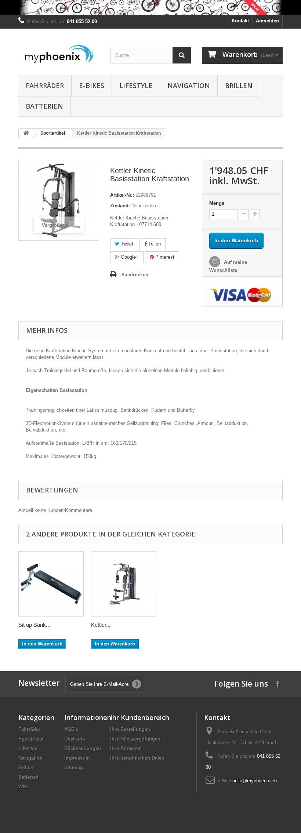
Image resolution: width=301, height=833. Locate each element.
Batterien (44, 106)
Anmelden (267, 20)
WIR (23, 786)
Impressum (77, 758)
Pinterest (164, 257)
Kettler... (100, 625)
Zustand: (120, 205)
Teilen (154, 244)
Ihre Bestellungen (130, 729)
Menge (216, 203)
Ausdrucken (134, 274)
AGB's (71, 729)
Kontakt (240, 20)
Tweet (126, 244)
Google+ (129, 257)
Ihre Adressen (126, 748)
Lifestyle (135, 85)
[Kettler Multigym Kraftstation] (123, 583)
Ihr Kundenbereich (139, 717)
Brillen (239, 85)
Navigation (188, 85)
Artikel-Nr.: (122, 195)
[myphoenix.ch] (58, 54)
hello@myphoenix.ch (254, 780)
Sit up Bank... (34, 625)
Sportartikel (31, 739)
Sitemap (73, 767)
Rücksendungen (82, 748)
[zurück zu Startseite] (26, 133)
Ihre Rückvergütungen (135, 739)
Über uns (74, 739)
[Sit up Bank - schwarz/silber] (51, 583)
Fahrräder (45, 85)
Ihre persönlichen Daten (137, 758)
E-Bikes (91, 85)
